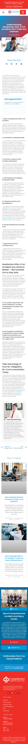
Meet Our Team (7, 704)
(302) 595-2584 (18, 668)
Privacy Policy (15, 739)
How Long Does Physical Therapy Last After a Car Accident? (14, 499)
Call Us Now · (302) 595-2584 (14, 6)
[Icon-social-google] (19, 693)
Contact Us (6, 710)
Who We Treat (7, 702)
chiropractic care (6, 209)
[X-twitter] (9, 693)
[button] (3, 12)
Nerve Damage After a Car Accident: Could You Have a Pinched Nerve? (14, 558)
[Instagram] (15, 693)
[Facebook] (12, 693)
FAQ (4, 708)
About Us (5, 700)
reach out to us (21, 390)
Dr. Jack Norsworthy (8, 706)
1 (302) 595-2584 (7, 719)
